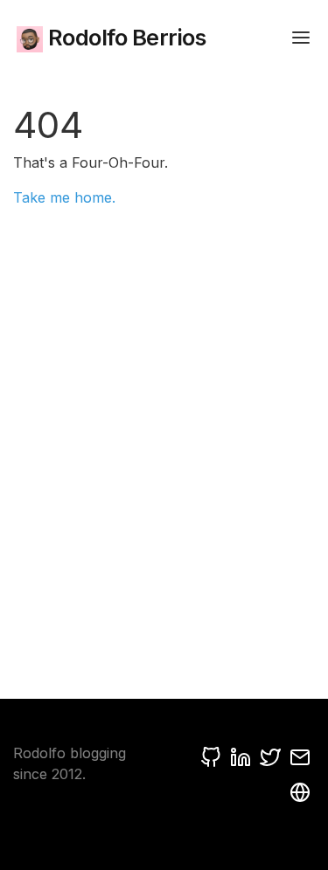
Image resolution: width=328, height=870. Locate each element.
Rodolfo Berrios (124, 37)
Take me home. (64, 197)
